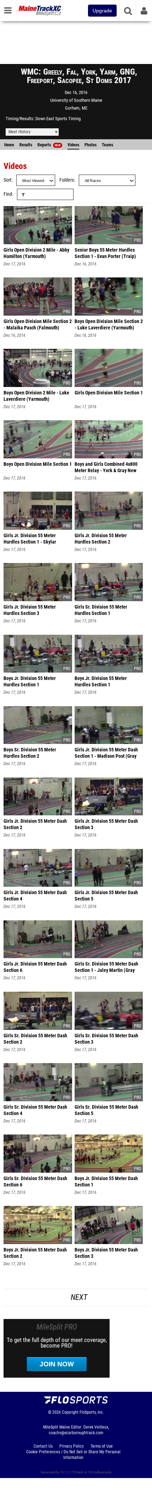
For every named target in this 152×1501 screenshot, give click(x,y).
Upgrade (102, 10)
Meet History (19, 131)
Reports (48, 144)
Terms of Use (101, 1446)
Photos (90, 144)
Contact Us (43, 1446)
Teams (107, 144)
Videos (73, 144)
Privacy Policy (71, 1446)
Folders (66, 180)
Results (25, 144)
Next (79, 1297)
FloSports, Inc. (92, 1412)
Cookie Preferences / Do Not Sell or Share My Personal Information (73, 1454)
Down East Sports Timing (58, 118)
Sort (7, 180)
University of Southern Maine (76, 100)
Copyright (70, 1412)
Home (9, 144)
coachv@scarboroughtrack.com (76, 1432)
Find (8, 194)
